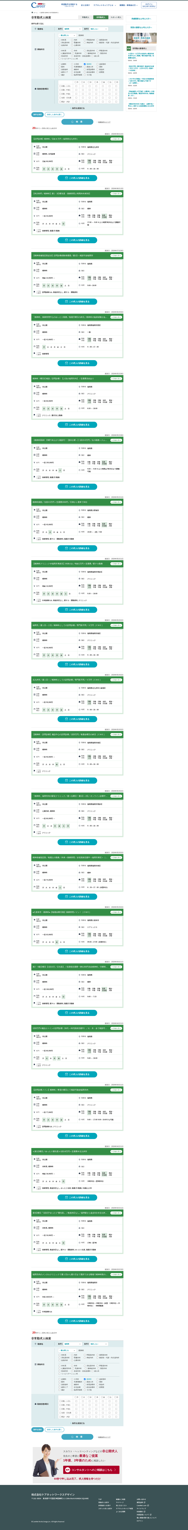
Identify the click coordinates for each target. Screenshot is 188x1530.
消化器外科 (91, 51)
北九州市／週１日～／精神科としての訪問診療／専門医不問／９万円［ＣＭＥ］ (67, 680)
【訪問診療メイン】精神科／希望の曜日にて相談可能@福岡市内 (60, 1090)
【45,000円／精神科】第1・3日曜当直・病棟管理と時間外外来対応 (61, 193)
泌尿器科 (102, 64)
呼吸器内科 (91, 40)
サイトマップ (141, 1508)
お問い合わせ (141, 1499)
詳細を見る (117, 139)
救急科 (101, 69)
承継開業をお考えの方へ (141, 19)
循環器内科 (103, 40)
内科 (75, 40)
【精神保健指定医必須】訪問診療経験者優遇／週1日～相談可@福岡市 (63, 255)
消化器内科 (65, 43)
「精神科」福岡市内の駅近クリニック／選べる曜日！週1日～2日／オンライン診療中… (70, 796)
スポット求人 (116, 17)
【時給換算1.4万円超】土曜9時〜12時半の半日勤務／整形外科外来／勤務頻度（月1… (141, 93)
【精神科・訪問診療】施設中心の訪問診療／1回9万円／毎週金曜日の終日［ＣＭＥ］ (69, 734)
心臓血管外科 (66, 53)
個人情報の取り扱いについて (147, 1518)
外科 (75, 51)
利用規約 (140, 1511)
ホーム (36, 12)
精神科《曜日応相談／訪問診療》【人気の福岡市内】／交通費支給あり (63, 378)
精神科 (89, 64)
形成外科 (64, 56)
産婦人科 (90, 67)
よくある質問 (120, 1511)
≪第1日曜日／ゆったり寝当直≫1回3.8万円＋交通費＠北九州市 (60, 1151)
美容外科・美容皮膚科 (82, 56)
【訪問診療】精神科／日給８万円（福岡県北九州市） (56, 139)
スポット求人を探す (105, 1508)
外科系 (63, 51)
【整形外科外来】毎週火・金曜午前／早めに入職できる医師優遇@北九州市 (141, 105)
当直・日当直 (66, 98)
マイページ (120, 1502)
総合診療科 (91, 72)
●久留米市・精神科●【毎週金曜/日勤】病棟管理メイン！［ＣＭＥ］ (62, 912)
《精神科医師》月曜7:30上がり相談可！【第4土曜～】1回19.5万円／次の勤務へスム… (70, 440)
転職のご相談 (120, 1499)
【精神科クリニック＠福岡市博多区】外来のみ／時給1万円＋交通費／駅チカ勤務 (68, 564)
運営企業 (140, 1502)
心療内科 (77, 45)
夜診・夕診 (65, 102)
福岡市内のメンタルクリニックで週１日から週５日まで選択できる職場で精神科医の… (70, 1274)
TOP (100, 1499)
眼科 (63, 67)
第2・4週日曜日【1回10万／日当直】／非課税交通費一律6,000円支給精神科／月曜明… (70, 967)
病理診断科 (91, 69)
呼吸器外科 (103, 51)
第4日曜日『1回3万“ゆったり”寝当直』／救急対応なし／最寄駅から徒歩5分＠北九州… (70, 1213)
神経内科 (90, 43)
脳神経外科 (92, 53)
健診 (63, 75)
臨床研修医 (78, 75)
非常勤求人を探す (104, 1505)
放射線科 (64, 69)
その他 (89, 75)
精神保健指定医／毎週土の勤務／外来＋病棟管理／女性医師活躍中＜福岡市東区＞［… (70, 857)
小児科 (76, 64)
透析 (101, 67)
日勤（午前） (66, 90)
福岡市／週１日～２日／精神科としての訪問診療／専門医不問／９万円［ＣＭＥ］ (68, 625)
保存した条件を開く (54, 114)
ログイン (140, 1521)
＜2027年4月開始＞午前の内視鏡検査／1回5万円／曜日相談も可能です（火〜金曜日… (141, 81)
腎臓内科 (77, 43)
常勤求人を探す (103, 1502)
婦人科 (96, 56)
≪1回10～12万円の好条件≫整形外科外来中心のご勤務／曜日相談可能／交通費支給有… (141, 56)
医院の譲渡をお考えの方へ (141, 27)
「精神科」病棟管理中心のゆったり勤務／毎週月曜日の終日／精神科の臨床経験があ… (70, 317)
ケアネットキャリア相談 (124, 1508)
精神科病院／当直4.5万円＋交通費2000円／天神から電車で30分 (60, 502)
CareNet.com (141, 1505)
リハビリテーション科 (69, 59)
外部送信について (143, 1514)
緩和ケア (64, 72)
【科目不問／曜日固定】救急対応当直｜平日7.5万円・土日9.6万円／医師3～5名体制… (141, 68)
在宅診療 (77, 72)
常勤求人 (85, 17)
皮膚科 (63, 64)
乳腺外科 (78, 53)
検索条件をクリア (104, 122)
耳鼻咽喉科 (78, 67)
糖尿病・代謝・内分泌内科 (109, 43)
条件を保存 (37, 114)
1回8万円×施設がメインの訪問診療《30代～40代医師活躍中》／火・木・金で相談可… (70, 1028)
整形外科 (103, 53)
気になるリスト (121, 1505)
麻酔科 (76, 69)
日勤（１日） (66, 86)
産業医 (101, 72)
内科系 (63, 40)
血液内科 (64, 45)
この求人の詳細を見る (79, 178)
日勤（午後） (66, 94)
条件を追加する (77, 108)
